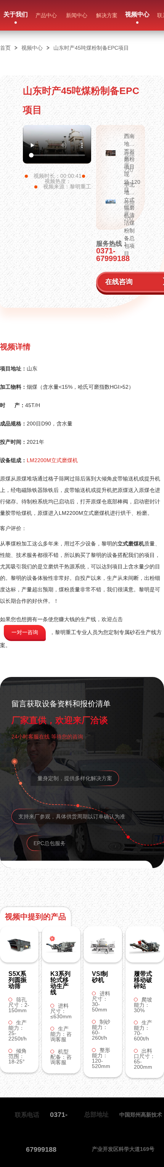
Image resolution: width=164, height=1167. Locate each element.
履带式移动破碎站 (143, 980)
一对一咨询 (24, 632)
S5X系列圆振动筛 (17, 980)
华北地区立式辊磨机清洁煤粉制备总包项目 (129, 189)
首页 (5, 48)
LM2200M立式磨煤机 (52, 460)
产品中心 (46, 15)
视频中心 (137, 14)
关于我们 (15, 14)
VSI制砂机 (100, 977)
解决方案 (106, 15)
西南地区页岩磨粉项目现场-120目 (129, 140)
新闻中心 (76, 15)
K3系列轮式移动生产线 (60, 983)
